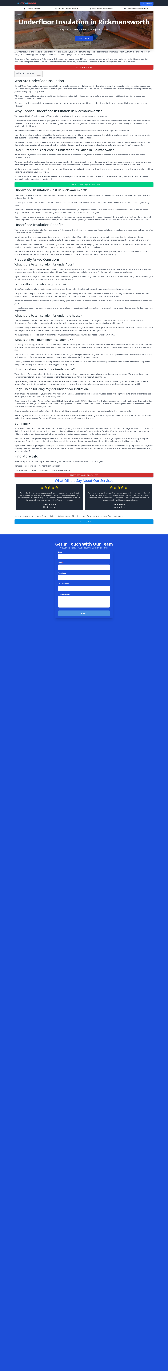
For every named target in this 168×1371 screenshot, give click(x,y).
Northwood (45, 470)
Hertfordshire (57, 470)
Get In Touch (147, 4)
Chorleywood (33, 470)
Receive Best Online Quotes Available (84, 185)
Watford (67, 470)
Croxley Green (21, 470)
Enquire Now (84, 529)
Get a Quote (84, 38)
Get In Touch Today (84, 67)
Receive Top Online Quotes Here (84, 475)
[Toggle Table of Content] (37, 74)
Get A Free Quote (84, 522)
